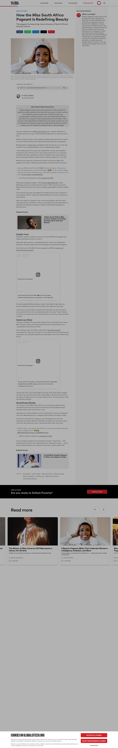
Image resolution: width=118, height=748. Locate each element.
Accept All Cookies (93, 735)
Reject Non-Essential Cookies (94, 741)
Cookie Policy (94, 745)
